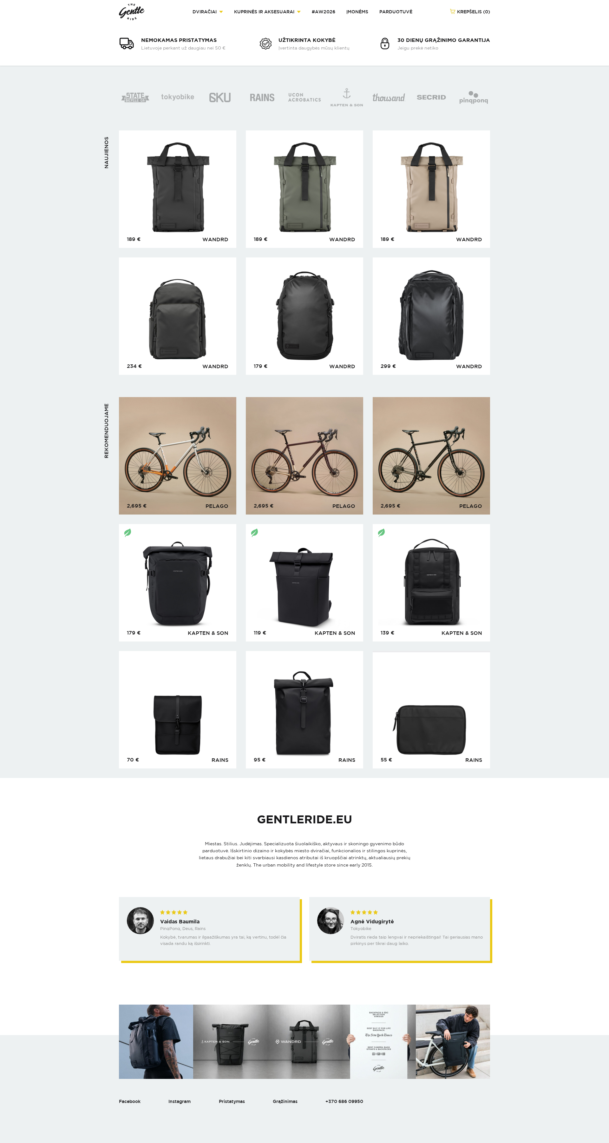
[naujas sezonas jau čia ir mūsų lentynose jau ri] (379, 1042)
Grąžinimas (285, 1101)
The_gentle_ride (132, 11)
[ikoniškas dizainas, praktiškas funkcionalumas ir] (156, 1042)
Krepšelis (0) (473, 11)
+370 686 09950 (344, 1101)
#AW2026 (323, 11)
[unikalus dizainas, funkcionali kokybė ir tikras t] (453, 1042)
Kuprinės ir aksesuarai (264, 11)
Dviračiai (205, 11)
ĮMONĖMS (357, 11)
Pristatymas (232, 1101)
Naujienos (106, 153)
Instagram (179, 1101)
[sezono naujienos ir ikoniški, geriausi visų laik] (230, 1042)
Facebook (130, 1101)
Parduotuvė (395, 11)
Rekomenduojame (106, 430)
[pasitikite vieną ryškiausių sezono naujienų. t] (304, 1042)
